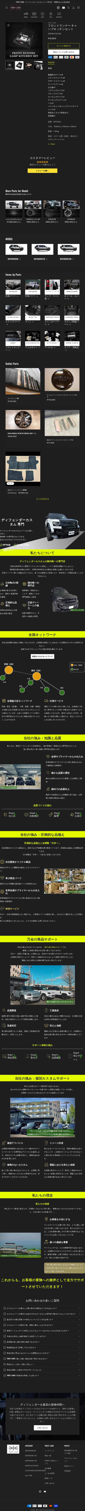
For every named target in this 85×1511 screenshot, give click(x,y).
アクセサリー (31, 347)
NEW (42, 17)
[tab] (51, 62)
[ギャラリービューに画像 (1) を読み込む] (10, 65)
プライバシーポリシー (70, 1459)
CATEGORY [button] (34, 17)
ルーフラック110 (13, 398)
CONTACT (59, 17)
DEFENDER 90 (30, 1451)
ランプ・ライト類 (52, 297)
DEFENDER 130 (31, 1461)
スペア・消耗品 (71, 347)
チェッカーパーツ (52, 322)
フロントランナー (13, 348)
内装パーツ (11, 296)
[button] (6, 7)
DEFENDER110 (39, 259)
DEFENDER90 (13, 259)
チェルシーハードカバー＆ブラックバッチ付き (62, 396)
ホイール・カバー (71, 297)
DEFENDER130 (65, 259)
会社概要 (48, 1468)
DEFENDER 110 (31, 1456)
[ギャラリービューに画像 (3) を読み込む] (29, 65)
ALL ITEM (28, 1476)
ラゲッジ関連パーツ (71, 322)
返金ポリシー (69, 1466)
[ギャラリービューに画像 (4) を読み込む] (38, 65)
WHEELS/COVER (31, 1466)
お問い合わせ (42, 1428)
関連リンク (49, 1478)
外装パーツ (30, 296)
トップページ (49, 1451)
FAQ (51, 17)
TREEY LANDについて (51, 1462)
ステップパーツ (13, 321)
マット (28, 321)
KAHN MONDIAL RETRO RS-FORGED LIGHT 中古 (22, 433)
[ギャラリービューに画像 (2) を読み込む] (19, 65)
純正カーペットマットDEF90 (17, 490)
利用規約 (67, 1471)
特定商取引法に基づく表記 (70, 1452)
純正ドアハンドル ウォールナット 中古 (60, 440)
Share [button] (53, 144)
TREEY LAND (39, 1510)
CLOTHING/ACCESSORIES (35, 1471)
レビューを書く (42, 171)
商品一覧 (48, 1456)
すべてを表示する (42, 499)
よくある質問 (49, 1473)
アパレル (49, 347)
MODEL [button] (26, 17)
